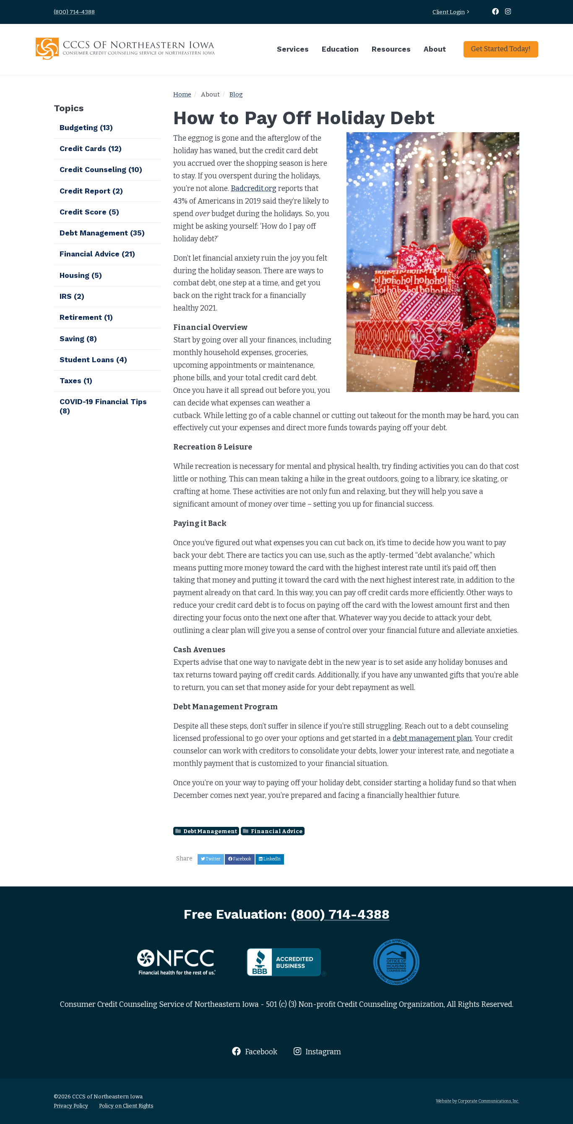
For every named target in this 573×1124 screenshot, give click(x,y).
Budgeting (86, 127)
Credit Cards (91, 148)
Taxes (76, 380)
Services (293, 49)
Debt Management (209, 831)
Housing (81, 275)
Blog (236, 94)
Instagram (322, 1052)
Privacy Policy (71, 1106)
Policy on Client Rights (126, 1106)
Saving (78, 339)
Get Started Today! (501, 48)
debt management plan (432, 738)
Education (340, 49)
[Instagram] (508, 12)
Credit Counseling (101, 169)
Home (182, 94)
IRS (72, 296)
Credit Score (89, 212)
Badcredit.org (253, 188)
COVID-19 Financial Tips (103, 406)
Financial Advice (276, 831)
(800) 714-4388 (74, 12)
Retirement (86, 317)
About (435, 49)
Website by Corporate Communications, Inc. (477, 1101)
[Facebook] (496, 12)
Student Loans (93, 359)
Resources (391, 49)
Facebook (260, 1052)
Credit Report (91, 191)
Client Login (448, 12)
